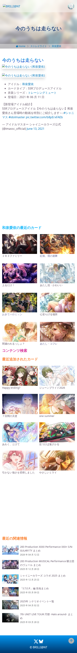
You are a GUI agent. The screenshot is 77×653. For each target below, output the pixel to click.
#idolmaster (17, 117)
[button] (23, 66)
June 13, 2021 (35, 129)
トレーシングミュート (42, 93)
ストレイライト (38, 46)
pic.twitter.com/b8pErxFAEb (44, 117)
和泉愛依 (56, 46)
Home (21, 46)
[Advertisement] (38, 178)
